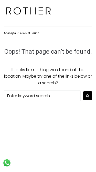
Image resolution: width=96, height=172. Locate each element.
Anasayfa (10, 33)
